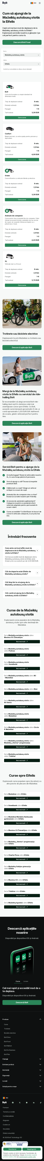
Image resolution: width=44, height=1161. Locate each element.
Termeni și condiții (9, 1112)
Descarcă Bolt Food (22, 42)
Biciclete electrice (10, 1033)
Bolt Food (7, 1041)
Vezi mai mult (20, 641)
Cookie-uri (6, 1124)
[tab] (18, 981)
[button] (37, 550)
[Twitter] (19, 1102)
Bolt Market (8, 1046)
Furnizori (6, 1107)
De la (4, 51)
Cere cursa (22, 117)
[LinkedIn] (33, 1102)
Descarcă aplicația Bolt (22, 347)
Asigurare (6, 1120)
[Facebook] (12, 1102)
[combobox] (22, 55)
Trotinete (7, 1029)
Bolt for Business (9, 1050)
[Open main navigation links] (40, 3)
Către (5, 60)
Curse (6, 1024)
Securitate (6, 1129)
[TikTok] (40, 1102)
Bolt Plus (7, 1054)
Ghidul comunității (9, 1133)
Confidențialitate (8, 1116)
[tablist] (22, 981)
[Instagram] (26, 1102)
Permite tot (12, 1149)
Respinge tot (31, 1149)
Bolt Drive (7, 1037)
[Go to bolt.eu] (4, 3)
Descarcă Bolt (22, 1002)
